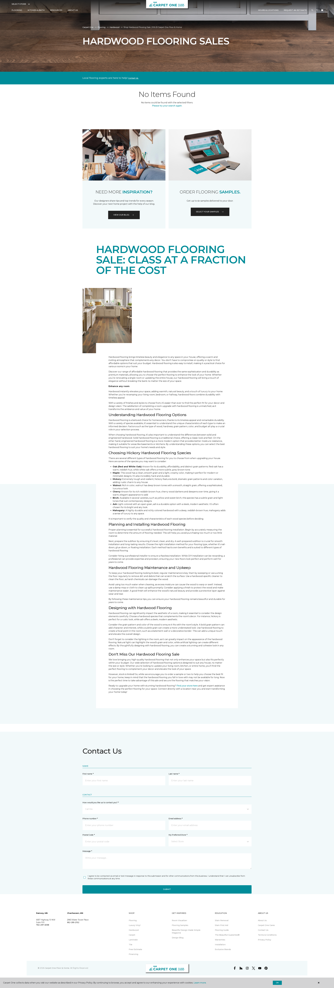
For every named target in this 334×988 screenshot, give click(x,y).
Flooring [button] (17, 10)
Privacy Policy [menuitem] (264, 940)
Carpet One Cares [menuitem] (266, 925)
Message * (87, 851)
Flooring (101, 27)
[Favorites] (317, 10)
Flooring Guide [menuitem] (222, 930)
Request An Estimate (295, 10)
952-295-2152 (73, 922)
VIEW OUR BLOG (121, 215)
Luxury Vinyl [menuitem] (134, 925)
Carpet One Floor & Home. (57, 968)
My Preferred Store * (178, 835)
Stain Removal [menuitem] (221, 920)
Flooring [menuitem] (133, 920)
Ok (277, 982)
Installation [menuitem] (220, 944)
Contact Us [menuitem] (263, 930)
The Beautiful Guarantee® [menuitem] (227, 935)
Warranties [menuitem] (220, 940)
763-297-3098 (42, 925)
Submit (167, 889)
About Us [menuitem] (262, 920)
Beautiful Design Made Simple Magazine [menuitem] (186, 931)
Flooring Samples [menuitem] (180, 925)
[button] (312, 10)
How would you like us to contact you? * (100, 802)
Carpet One (87, 27)
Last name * (174, 774)
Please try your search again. (167, 105)
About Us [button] (73, 10)
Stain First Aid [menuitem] (221, 925)
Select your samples (207, 212)
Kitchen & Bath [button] (36, 10)
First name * (88, 774)
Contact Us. (133, 78)
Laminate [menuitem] (133, 940)
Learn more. (200, 982)
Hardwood (114, 27)
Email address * (176, 818)
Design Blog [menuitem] (177, 937)
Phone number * (90, 818)
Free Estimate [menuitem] (135, 949)
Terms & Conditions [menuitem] (267, 935)
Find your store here (187, 685)
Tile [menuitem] (130, 944)
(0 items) (322, 10)
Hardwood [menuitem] (134, 930)
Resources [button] (56, 10)
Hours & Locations (268, 10)
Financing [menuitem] (133, 954)
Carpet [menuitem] (132, 935)
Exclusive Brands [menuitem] (223, 949)
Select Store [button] (19, 4)
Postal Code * (88, 835)
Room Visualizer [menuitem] (179, 920)
